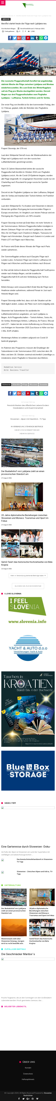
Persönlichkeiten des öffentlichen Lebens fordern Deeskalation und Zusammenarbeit (28, 405)
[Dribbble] (32, 1099)
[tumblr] (37, 38)
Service (10, 16)
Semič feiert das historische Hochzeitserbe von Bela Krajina (26, 563)
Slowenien (43, 384)
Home (3, 16)
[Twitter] (23, 1099)
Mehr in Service (27, 433)
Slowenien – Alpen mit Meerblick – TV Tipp (28, 417)
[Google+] (28, 1099)
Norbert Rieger (10, 29)
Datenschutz (28, 1074)
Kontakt (28, 1068)
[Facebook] (19, 1099)
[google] (19, 38)
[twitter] (15, 38)
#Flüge (24, 384)
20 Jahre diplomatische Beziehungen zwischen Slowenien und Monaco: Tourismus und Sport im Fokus (24, 518)
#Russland (33, 384)
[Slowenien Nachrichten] (28, 3)
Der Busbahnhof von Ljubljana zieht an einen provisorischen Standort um (22, 472)
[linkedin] (32, 38)
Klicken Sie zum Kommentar (28, 586)
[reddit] (23, 38)
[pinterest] (28, 38)
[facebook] (10, 38)
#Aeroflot (16, 384)
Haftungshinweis (28, 1079)
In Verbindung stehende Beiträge (27, 426)
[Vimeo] (37, 1099)
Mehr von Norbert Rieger (27, 430)
